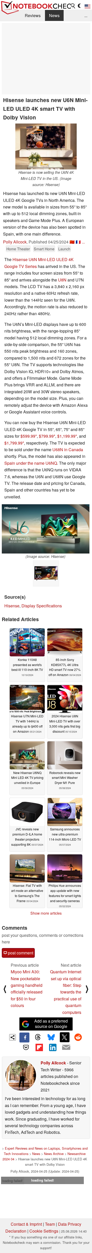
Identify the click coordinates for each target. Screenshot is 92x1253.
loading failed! (12, 1180)
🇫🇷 (78, 242)
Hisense (11, 606)
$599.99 (27, 436)
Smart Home (44, 248)
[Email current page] (66, 1047)
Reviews (33, 15)
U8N (62, 280)
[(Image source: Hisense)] (45, 529)
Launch (64, 248)
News (54, 15)
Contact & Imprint (26, 1224)
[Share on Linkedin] (52, 1047)
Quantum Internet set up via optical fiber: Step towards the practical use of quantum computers (65, 992)
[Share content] (12, 1037)
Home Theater (18, 248)
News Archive (54, 1153)
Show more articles (46, 913)
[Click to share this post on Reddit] (78, 1037)
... (85, 15)
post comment (20, 953)
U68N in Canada (67, 449)
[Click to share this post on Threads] (38, 1037)
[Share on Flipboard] (39, 1047)
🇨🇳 (72, 242)
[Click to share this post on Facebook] (24, 1037)
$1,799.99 (13, 443)
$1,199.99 (66, 436)
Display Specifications (41, 606)
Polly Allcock (15, 242)
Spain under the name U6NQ (30, 463)
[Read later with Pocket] (26, 1047)
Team (50, 1224)
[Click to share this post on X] (65, 1037)
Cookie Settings (43, 1231)
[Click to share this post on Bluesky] (51, 1037)
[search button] (73, 5)
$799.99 (46, 436)
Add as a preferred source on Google (51, 1023)
